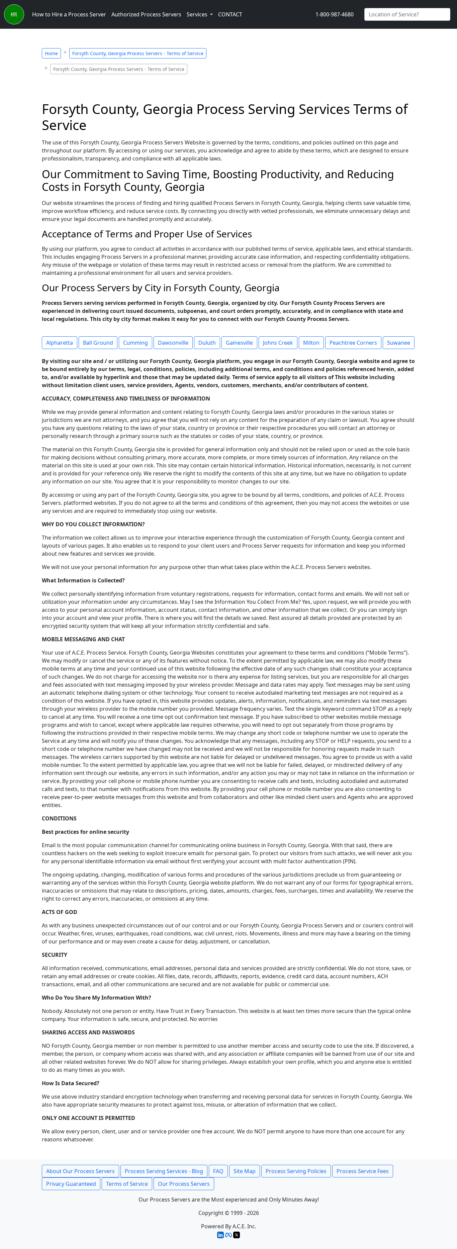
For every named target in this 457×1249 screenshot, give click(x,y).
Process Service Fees (363, 1171)
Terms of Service (127, 1183)
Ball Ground (98, 342)
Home (51, 53)
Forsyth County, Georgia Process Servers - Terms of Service (137, 53)
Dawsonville (173, 342)
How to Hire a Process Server (69, 14)
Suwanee (398, 342)
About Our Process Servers (80, 1171)
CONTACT (230, 14)
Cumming (135, 342)
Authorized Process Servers (146, 14)
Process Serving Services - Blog (164, 1171)
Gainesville (239, 342)
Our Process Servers (184, 1183)
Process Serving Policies (296, 1171)
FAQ (218, 1171)
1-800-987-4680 (334, 14)
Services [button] (198, 14)
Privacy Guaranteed (71, 1183)
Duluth (207, 342)
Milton (311, 342)
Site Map (245, 1171)
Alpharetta (59, 342)
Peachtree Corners (353, 342)
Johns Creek (278, 342)
